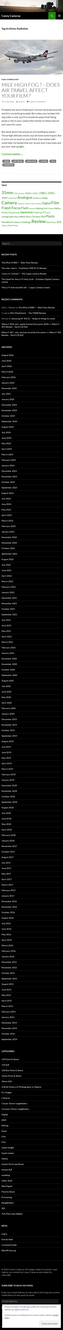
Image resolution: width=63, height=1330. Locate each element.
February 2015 (9, 1011)
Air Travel (18, 161)
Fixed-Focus (11, 208)
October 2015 (8, 973)
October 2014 (8, 1033)
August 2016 (8, 918)
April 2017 (7, 879)
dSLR (4, 1120)
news (22, 216)
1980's (43, 193)
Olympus (36, 216)
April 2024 (7, 449)
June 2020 (6, 691)
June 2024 (6, 438)
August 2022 (8, 559)
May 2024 (6, 443)
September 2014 (9, 1039)
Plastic (50, 216)
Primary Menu (59, 15)
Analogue (31, 161)
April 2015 (7, 1000)
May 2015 (6, 995)
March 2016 (7, 945)
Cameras (20, 203)
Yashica (5, 225)
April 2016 (7, 940)
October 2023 (8, 482)
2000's (5, 197)
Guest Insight (8, 1147)
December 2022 (9, 537)
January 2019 (8, 780)
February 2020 (9, 708)
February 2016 (9, 951)
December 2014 (9, 1022)
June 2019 (6, 752)
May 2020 (6, 697)
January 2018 (8, 840)
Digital (46, 203)
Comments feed (9, 1245)
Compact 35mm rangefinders (15, 1109)
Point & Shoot (8, 1191)
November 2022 (9, 542)
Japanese (26, 212)
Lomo (48, 212)
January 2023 (8, 531)
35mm (6, 161)
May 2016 (6, 934)
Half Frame (48, 208)
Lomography (8, 216)
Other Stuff (13, 79)
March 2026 (7, 371)
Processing (7, 1197)
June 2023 (6, 504)
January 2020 (8, 713)
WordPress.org (9, 1250)
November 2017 (9, 846)
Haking (39, 208)
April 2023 (7, 515)
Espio (4, 1131)
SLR (59, 222)
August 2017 (8, 857)
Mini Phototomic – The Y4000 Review (28, 313)
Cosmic (44, 161)
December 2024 (9, 404)
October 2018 (8, 796)
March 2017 (7, 884)
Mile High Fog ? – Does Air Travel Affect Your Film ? (31, 90)
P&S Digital (7, 1186)
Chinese (38, 204)
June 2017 (6, 868)
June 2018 (6, 818)
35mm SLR (7, 1081)
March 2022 (7, 581)
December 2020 (9, 658)
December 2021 (9, 598)
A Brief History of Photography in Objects (21, 1087)
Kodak (36, 212)
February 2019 (9, 774)
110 (15, 193)
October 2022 (8, 548)
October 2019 (8, 730)
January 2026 (8, 382)
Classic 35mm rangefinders (14, 1103)
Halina (57, 208)
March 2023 (7, 520)
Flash (25, 208)
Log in (4, 1234)
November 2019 (9, 724)
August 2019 (8, 741)
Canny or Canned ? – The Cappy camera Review (24, 273)
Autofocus (37, 198)
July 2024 (6, 432)
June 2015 (6, 989)
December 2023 (9, 471)
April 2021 (7, 636)
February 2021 (9, 647)
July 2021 (6, 620)
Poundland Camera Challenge (16, 222)
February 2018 (9, 835)
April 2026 (7, 366)
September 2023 (9, 487)
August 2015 (8, 984)
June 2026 (6, 360)
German (32, 208)
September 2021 (9, 614)
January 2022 (8, 592)
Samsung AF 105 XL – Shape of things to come (33, 318)
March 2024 (7, 454)
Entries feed (7, 1239)
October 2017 (8, 851)
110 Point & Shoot (10, 1059)
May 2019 (6, 758)
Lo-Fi (42, 212)
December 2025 (9, 388)
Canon (27, 203)
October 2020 (8, 669)
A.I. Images (7, 1092)
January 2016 (8, 956)
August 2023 (8, 493)
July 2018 (6, 813)
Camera (9, 202)
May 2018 (6, 824)
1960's (28, 193)
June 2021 (6, 625)
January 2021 (8, 653)
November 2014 (9, 1028)
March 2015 (7, 1006)
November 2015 (9, 967)
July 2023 (6, 498)
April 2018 (7, 829)
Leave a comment (37, 102)
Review (38, 221)
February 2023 (9, 526)
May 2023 (6, 509)
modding (6, 1175)
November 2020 (9, 664)
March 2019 (7, 769)
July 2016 (6, 923)
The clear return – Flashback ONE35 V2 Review (24, 268)
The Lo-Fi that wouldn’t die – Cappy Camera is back (26, 287)
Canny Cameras (11, 15)
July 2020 (6, 686)
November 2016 (9, 907)
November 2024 (9, 410)
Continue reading (12, 153)
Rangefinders (8, 1202)
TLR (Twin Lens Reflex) (12, 1213)
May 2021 (6, 631)
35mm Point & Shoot (11, 1076)
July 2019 (6, 747)
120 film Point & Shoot (12, 1070)
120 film (21, 193)
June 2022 (6, 570)
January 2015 (8, 1017)
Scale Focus (51, 222)
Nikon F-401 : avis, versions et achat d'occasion (24, 332)
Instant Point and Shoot (13, 1164)
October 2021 (8, 609)
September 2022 (9, 553)
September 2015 (9, 978)
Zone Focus (13, 225)
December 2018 (9, 785)
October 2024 (8, 416)
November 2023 (9, 476)
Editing (5, 1125)
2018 (11, 198)
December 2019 (9, 719)
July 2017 (6, 862)
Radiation (8, 165)
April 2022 (7, 576)
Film (4, 79)
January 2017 (8, 895)
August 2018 (8, 807)
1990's (51, 193)
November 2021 (9, 603)
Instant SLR (7, 1169)
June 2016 (6, 929)
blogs (45, 197)
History (5, 212)
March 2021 (7, 642)
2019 (15, 198)
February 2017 (9, 890)
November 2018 (9, 791)
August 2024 (8, 427)
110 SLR (5, 1065)
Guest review (8, 1153)
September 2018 (9, 802)
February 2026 (9, 377)
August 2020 (8, 680)
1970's (35, 193)
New (17, 216)
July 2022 (6, 564)
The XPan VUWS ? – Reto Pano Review (20, 262)
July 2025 (6, 393)
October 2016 (8, 912)
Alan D (21, 102)
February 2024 (9, 460)
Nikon (28, 216)
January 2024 (8, 465)
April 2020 (7, 702)
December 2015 (9, 962)
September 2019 (9, 735)
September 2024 (9, 421)
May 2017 (6, 873)
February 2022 (9, 587)
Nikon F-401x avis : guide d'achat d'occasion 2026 (25, 324)
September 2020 (9, 675)
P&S (43, 216)
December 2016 (9, 901)
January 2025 (8, 399)
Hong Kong (14, 212)
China (33, 204)
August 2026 (8, 355)
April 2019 (7, 763)
